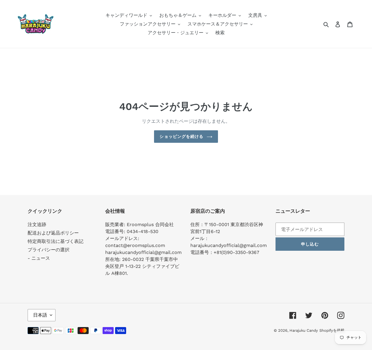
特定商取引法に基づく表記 (55, 241)
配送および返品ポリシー (53, 233)
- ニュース (39, 258)
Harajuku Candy (303, 330)
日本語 (40, 315)
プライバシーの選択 (48, 249)
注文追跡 (37, 224)
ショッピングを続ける (181, 136)
